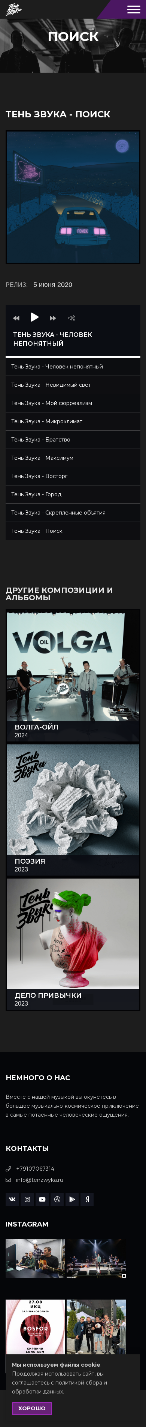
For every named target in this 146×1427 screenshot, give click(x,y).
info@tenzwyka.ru (39, 1180)
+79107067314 (34, 1168)
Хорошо (32, 1408)
